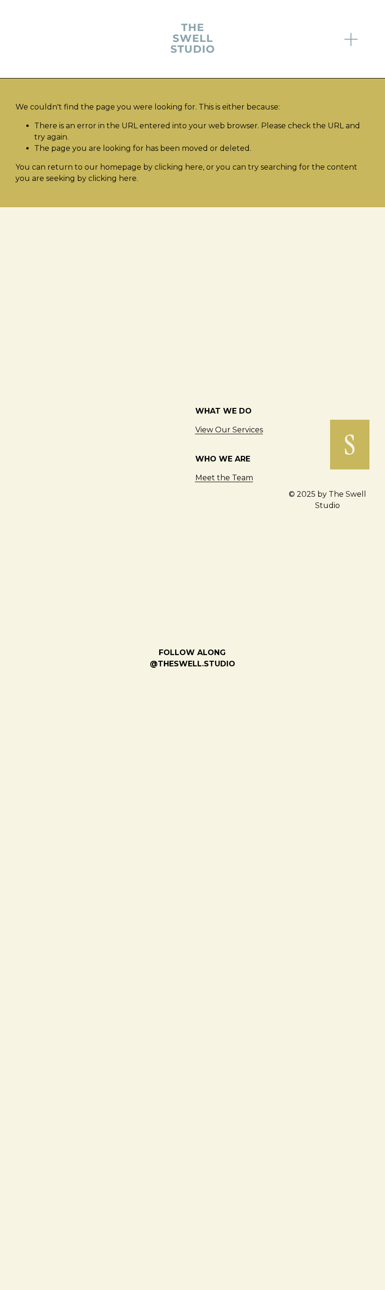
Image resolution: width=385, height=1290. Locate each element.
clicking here (178, 167)
